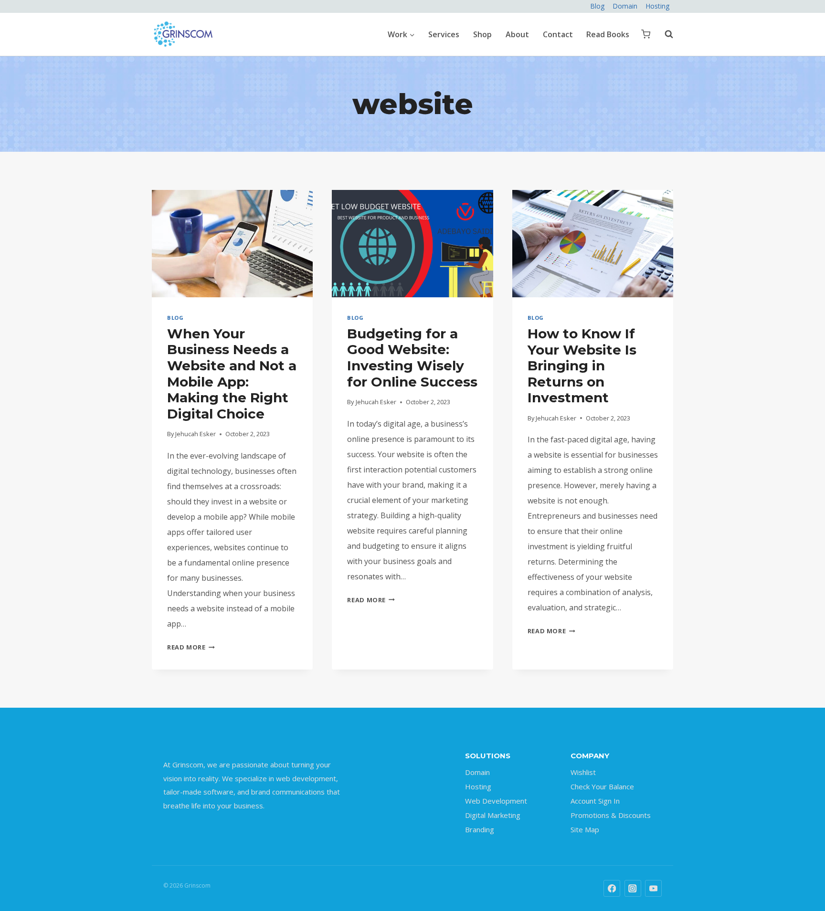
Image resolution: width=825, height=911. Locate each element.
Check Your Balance (602, 786)
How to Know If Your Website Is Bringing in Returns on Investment (582, 365)
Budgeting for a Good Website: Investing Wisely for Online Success (412, 357)
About (517, 34)
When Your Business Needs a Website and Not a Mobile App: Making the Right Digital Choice (231, 373)
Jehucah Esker (195, 433)
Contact (558, 34)
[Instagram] (632, 888)
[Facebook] (611, 888)
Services (443, 34)
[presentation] (232, 243)
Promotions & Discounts (611, 815)
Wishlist (583, 772)
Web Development (496, 801)
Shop (482, 34)
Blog (597, 5)
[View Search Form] (664, 34)
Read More (191, 647)
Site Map (585, 829)
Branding (479, 829)
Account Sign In (595, 801)
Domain (625, 5)
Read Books (607, 34)
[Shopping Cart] (645, 34)
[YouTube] (653, 888)
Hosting (657, 5)
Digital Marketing (492, 815)
